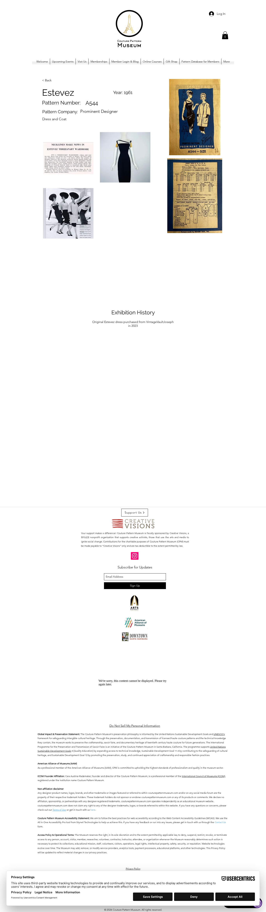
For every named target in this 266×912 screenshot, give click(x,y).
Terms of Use (59, 809)
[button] (225, 35)
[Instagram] (134, 556)
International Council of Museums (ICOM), (204, 776)
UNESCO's (219, 734)
